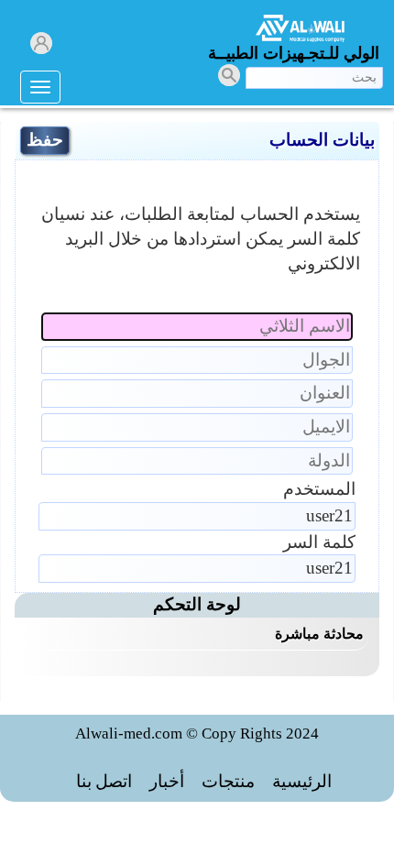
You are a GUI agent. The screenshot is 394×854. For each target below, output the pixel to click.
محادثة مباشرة (319, 633)
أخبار (166, 782)
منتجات (228, 782)
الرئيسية (302, 782)
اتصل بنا (104, 782)
